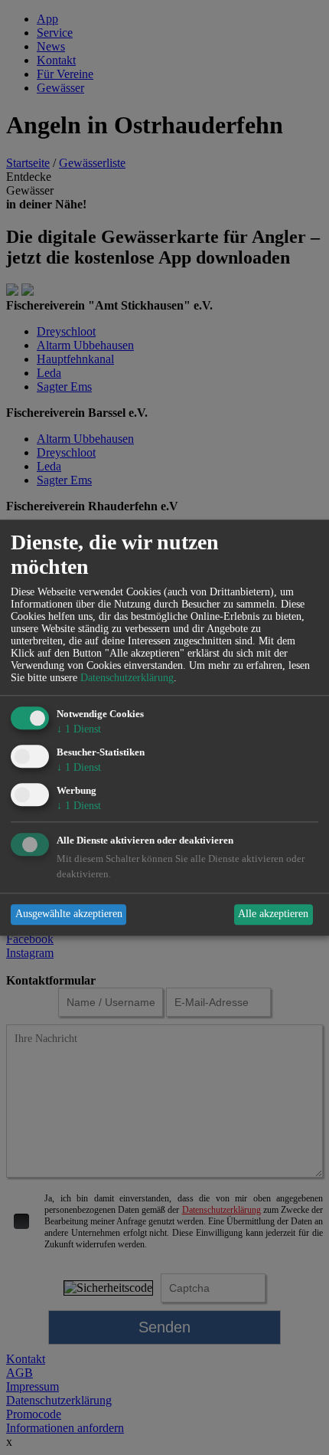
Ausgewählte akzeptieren (68, 914)
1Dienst (79, 730)
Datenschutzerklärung (127, 678)
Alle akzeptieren (273, 914)
